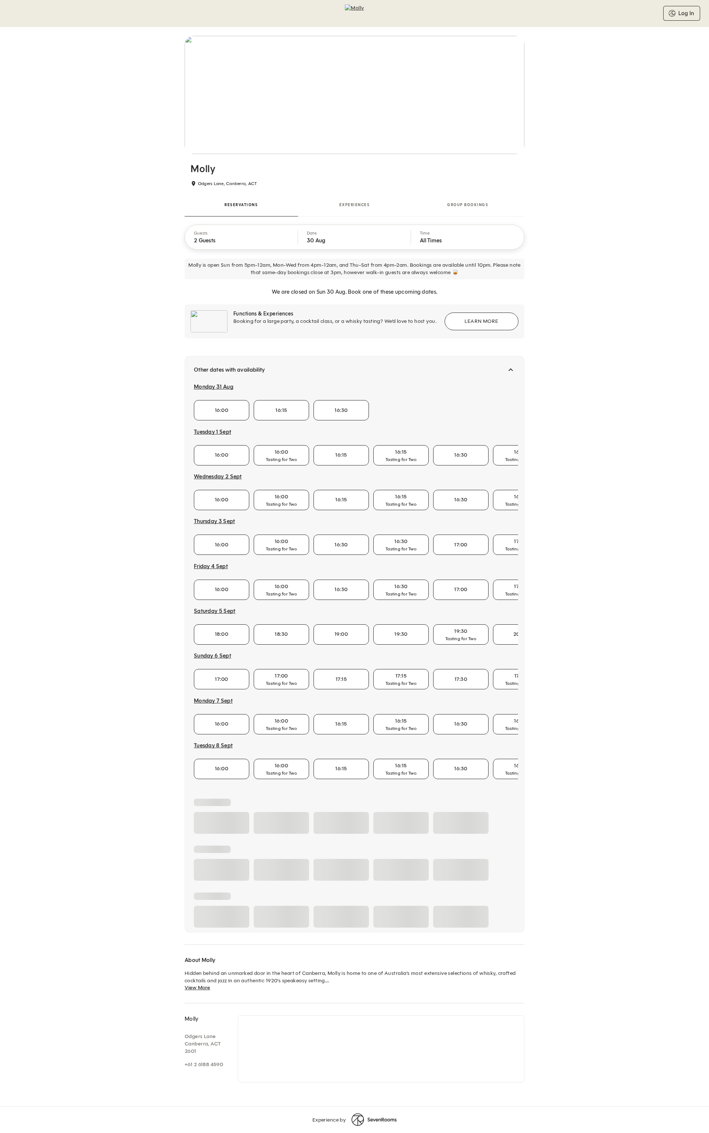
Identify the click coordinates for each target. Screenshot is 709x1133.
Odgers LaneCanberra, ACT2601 (203, 1043)
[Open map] (381, 1049)
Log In (686, 13)
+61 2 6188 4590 (204, 1064)
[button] (241, 237)
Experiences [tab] (354, 204)
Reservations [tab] (241, 204)
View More (197, 987)
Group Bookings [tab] (467, 204)
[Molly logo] (354, 13)
